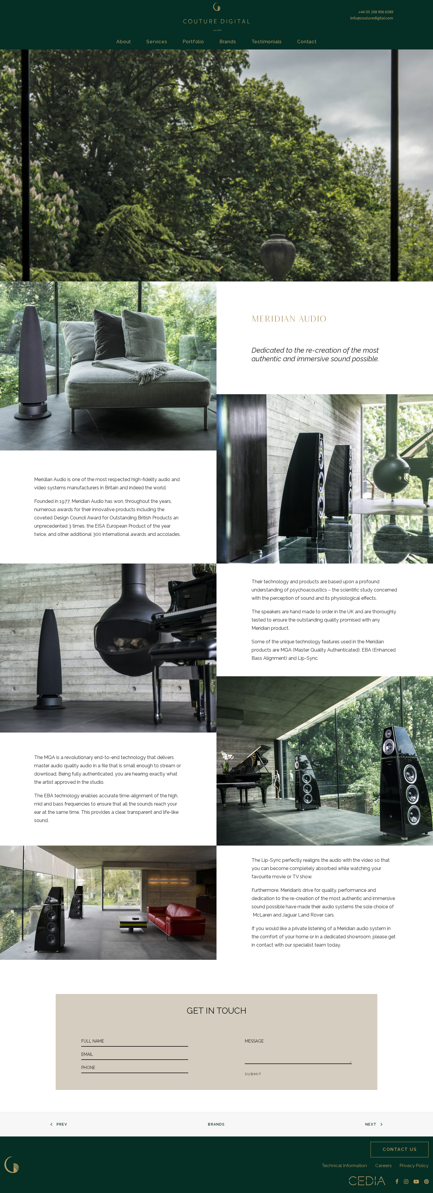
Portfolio (193, 41)
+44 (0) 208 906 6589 (375, 11)
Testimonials (267, 41)
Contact (307, 41)
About (123, 41)
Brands (227, 41)
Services (156, 41)
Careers (383, 1165)
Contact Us (400, 1149)
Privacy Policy (414, 1165)
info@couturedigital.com (371, 18)
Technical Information (344, 1165)
